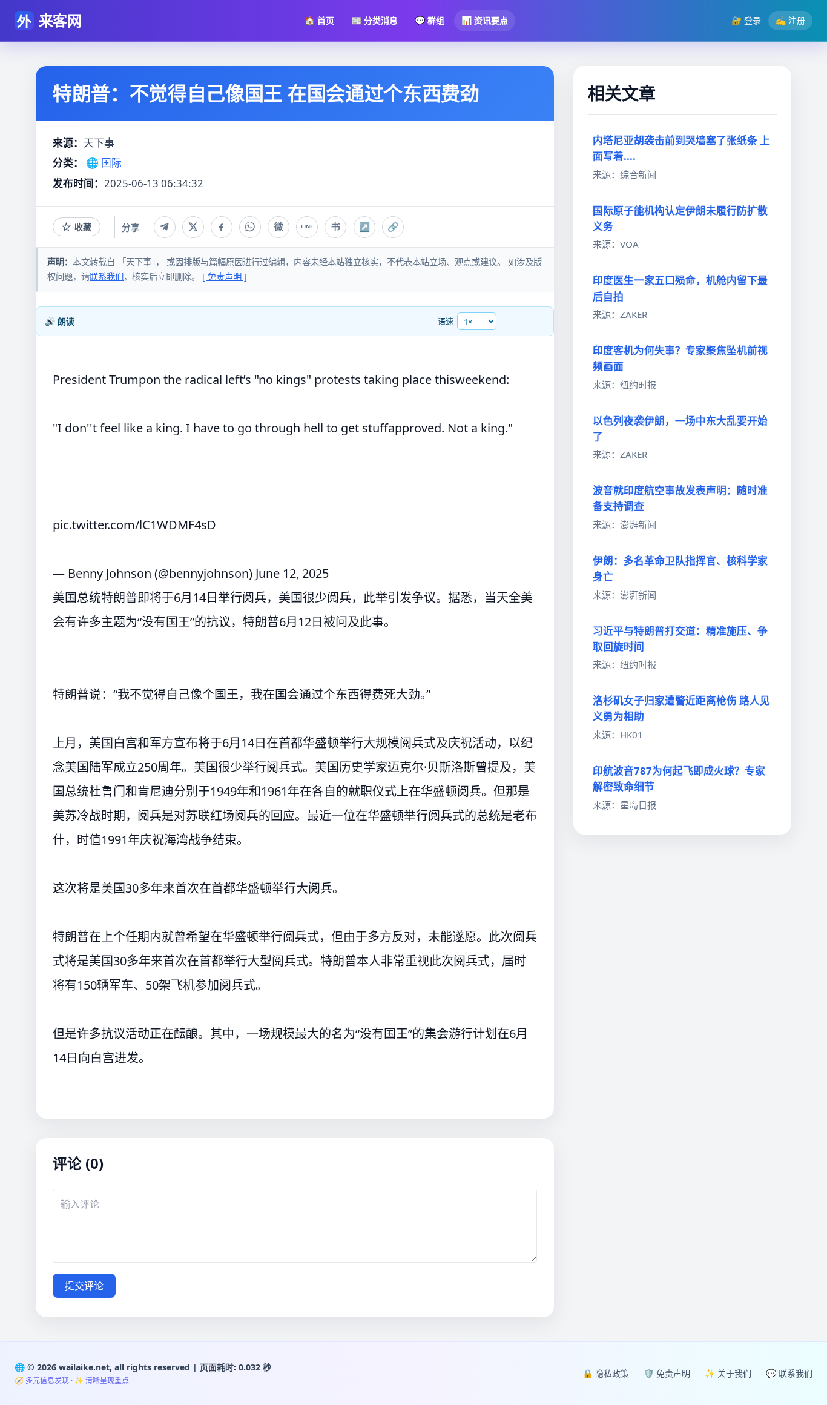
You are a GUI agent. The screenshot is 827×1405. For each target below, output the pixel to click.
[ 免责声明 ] (224, 276)
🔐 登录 (746, 20)
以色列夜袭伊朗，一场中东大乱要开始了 (680, 428)
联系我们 (107, 276)
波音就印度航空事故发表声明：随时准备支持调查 (680, 498)
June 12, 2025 (292, 573)
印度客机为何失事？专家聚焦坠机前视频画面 (680, 358)
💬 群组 (429, 20)
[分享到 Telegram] (165, 227)
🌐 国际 (104, 163)
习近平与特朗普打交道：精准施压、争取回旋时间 (680, 638)
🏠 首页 (319, 20)
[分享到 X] (193, 227)
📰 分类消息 (374, 20)
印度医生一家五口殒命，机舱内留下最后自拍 (680, 288)
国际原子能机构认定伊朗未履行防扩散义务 (680, 218)
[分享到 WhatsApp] (250, 227)
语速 (445, 321)
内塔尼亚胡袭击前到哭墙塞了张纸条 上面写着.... (681, 148)
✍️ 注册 (790, 20)
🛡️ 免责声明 (667, 1373)
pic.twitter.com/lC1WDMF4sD (134, 525)
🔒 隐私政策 (605, 1373)
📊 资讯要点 (484, 20)
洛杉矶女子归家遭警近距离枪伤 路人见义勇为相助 (681, 708)
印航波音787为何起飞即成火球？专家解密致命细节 (679, 778)
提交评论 (84, 1285)
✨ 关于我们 (728, 1373)
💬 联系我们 (789, 1373)
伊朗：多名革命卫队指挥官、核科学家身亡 (680, 568)
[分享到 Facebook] (221, 227)
